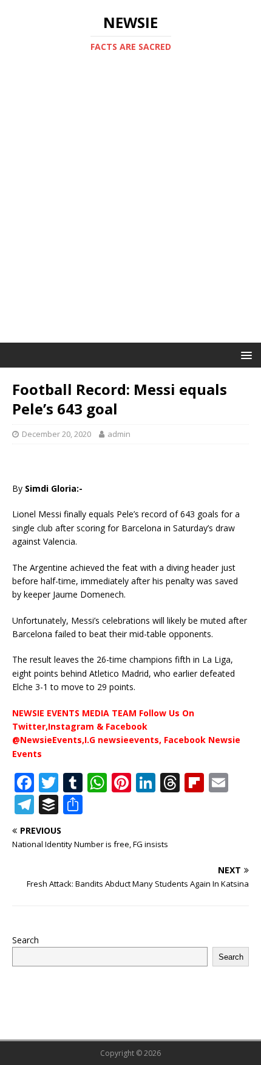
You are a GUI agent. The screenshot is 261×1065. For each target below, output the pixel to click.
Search (25, 940)
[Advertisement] (130, 206)
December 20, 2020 (56, 433)
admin (118, 433)
